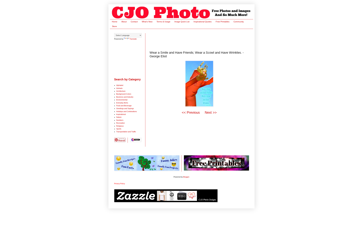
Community (239, 21)
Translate (133, 39)
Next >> (211, 112)
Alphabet (119, 85)
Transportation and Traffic (126, 132)
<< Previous (191, 112)
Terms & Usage (163, 21)
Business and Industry (124, 97)
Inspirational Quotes (203, 21)
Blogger (186, 177)
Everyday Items (122, 103)
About (124, 21)
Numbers (119, 120)
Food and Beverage (124, 106)
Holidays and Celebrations (126, 112)
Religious (120, 126)
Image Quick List (181, 21)
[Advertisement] (201, 39)
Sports (118, 129)
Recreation (120, 123)
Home (114, 21)
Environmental (121, 100)
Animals (119, 88)
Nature (119, 117)
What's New (147, 21)
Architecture (120, 91)
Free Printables (222, 21)
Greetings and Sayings (125, 109)
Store (114, 26)
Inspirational (121, 114)
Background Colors (123, 94)
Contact (134, 21)
